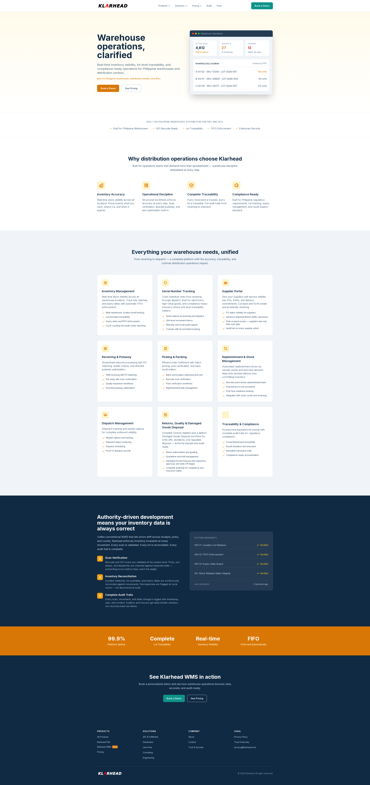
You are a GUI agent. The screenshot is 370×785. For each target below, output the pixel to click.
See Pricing (131, 88)
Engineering (148, 757)
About (191, 737)
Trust (219, 5)
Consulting (148, 752)
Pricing (195, 5)
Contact (192, 742)
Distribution (148, 742)
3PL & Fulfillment (150, 737)
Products (163, 5)
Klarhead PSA (103, 742)
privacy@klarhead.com (245, 747)
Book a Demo (262, 5)
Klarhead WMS (107, 747)
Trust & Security (196, 747)
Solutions (180, 5)
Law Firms (147, 747)
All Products (102, 737)
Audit (209, 5)
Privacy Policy (241, 737)
